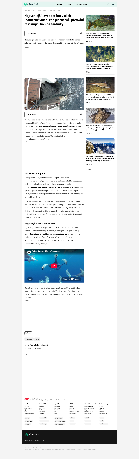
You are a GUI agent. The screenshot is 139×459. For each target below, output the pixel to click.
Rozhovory (42, 410)
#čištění (72, 418)
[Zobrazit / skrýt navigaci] (113, 4)
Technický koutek (29, 413)
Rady (25, 411)
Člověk (69, 4)
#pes (71, 421)
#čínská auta (28, 421)
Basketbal (57, 406)
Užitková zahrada (89, 411)
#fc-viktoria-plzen (60, 421)
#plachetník (29, 339)
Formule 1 (57, 408)
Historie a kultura (81, 4)
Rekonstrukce (73, 410)
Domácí (41, 406)
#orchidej (87, 421)
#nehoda (27, 424)
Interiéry (72, 408)
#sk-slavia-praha (59, 424)
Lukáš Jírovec (31, 33)
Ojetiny (26, 410)
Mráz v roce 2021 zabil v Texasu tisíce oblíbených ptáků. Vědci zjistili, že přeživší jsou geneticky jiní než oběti (100, 128)
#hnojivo (87, 424)
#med (101, 418)
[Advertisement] (54, 61)
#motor (27, 418)
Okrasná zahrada (88, 406)
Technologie (42, 413)
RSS (44, 440)
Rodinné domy (73, 413)
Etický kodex (28, 440)
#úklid (87, 418)
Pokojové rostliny (89, 408)
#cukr (101, 421)
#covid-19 (43, 418)
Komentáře (42, 408)
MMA (55, 413)
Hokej (55, 411)
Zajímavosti (27, 415)
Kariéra (51, 435)
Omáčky (101, 408)
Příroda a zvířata (37, 10)
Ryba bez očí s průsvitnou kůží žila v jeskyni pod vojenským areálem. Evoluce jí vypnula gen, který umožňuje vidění (99, 66)
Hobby (71, 406)
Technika (59, 4)
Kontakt (58, 435)
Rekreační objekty (74, 411)
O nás (44, 435)
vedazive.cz (27, 10)
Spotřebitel (42, 411)
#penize (72, 424)
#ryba (37, 339)
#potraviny (43, 424)
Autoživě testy (28, 408)
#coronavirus (58, 418)
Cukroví (101, 406)
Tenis (55, 415)
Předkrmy (101, 410)
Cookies (37, 440)
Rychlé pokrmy (103, 413)
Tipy (85, 410)
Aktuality (26, 406)
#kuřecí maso (104, 424)
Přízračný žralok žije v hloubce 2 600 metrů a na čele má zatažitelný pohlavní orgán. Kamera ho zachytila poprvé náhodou (100, 97)
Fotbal (56, 410)
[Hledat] (108, 4)
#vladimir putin (44, 421)
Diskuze (39, 348)
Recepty (101, 411)
